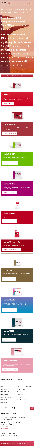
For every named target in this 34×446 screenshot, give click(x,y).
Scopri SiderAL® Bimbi (9, 310)
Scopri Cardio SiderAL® (10, 163)
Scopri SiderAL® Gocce (10, 221)
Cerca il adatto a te (18, 75)
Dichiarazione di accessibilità (9, 437)
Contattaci (20, 394)
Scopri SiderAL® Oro (9, 279)
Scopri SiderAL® (8, 103)
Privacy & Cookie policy (8, 433)
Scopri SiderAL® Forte (10, 133)
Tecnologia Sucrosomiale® (25, 386)
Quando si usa (21, 389)
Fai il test (19, 397)
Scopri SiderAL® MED (9, 340)
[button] (29, 3)
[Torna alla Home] (6, 3)
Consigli (19, 392)
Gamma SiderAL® (21, 384)
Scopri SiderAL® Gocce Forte (11, 249)
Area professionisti (22, 400)
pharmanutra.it (5, 429)
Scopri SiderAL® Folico (10, 192)
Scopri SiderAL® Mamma (10, 369)
